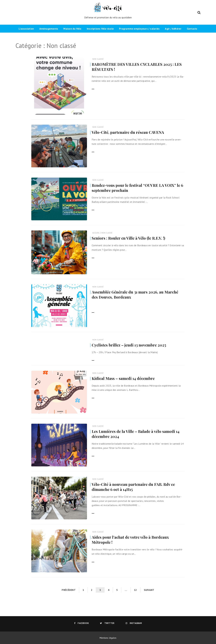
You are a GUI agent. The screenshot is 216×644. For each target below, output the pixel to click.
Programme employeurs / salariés (139, 28)
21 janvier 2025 (76, 322)
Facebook (83, 623)
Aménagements (48, 28)
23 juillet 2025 (76, 163)
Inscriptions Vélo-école (100, 28)
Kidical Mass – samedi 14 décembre (123, 378)
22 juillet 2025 (76, 216)
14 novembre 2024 (74, 462)
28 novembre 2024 (74, 409)
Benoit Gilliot (46, 568)
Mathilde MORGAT (48, 270)
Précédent (69, 589)
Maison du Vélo (72, 28)
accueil (95, 233)
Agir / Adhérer (173, 28)
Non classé (97, 59)
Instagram (136, 623)
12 (135, 589)
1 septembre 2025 (74, 110)
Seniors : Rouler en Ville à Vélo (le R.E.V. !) (128, 238)
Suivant (149, 589)
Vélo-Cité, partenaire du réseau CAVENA (128, 132)
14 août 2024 (77, 515)
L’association (26, 28)
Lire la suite (98, 87)
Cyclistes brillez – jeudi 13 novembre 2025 (129, 344)
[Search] (199, 12)
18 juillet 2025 (76, 270)
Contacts (192, 28)
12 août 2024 (77, 568)
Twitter (109, 623)
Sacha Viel (45, 110)
